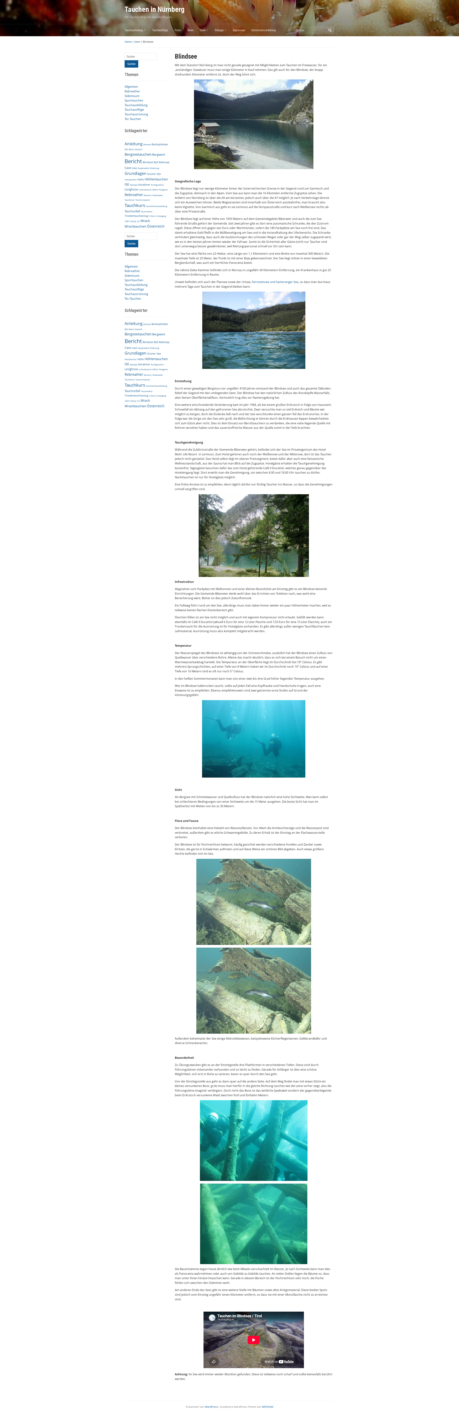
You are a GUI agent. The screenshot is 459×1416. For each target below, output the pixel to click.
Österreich (155, 226)
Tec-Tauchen (133, 119)
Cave (128, 168)
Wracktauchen (135, 226)
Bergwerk (158, 155)
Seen (203, 30)
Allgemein (131, 87)
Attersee (147, 144)
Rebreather (132, 91)
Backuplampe (160, 144)
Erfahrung (154, 168)
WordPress (211, 1406)
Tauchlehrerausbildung (156, 206)
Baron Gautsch (135, 149)
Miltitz (155, 189)
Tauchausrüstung (136, 114)
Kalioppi (134, 185)
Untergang (161, 216)
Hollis (140, 179)
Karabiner (144, 184)
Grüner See (154, 174)
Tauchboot (130, 200)
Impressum (239, 30)
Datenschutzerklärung (263, 30)
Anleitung (134, 143)
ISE (127, 184)
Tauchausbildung (134, 30)
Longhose (131, 189)
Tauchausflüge (160, 30)
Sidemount (132, 96)
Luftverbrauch (145, 189)
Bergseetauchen (138, 154)
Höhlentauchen (156, 179)
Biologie (219, 30)
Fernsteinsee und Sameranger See (275, 282)
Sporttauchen (134, 100)
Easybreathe (143, 168)
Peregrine (163, 189)
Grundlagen (135, 173)
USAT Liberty (130, 221)
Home (128, 41)
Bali (126, 149)
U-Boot (152, 216)
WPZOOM (267, 1406)
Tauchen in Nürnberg (154, 9)
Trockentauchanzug (136, 216)
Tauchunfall (132, 211)
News (190, 30)
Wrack (145, 221)
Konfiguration (157, 185)
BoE (156, 162)
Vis (138, 221)
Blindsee (148, 162)
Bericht (133, 161)
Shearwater (157, 195)
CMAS (134, 168)
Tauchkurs (135, 205)
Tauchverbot (146, 211)
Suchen (330, 30)
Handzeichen (131, 179)
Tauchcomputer (142, 200)
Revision (148, 195)
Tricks (177, 30)
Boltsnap (164, 162)
